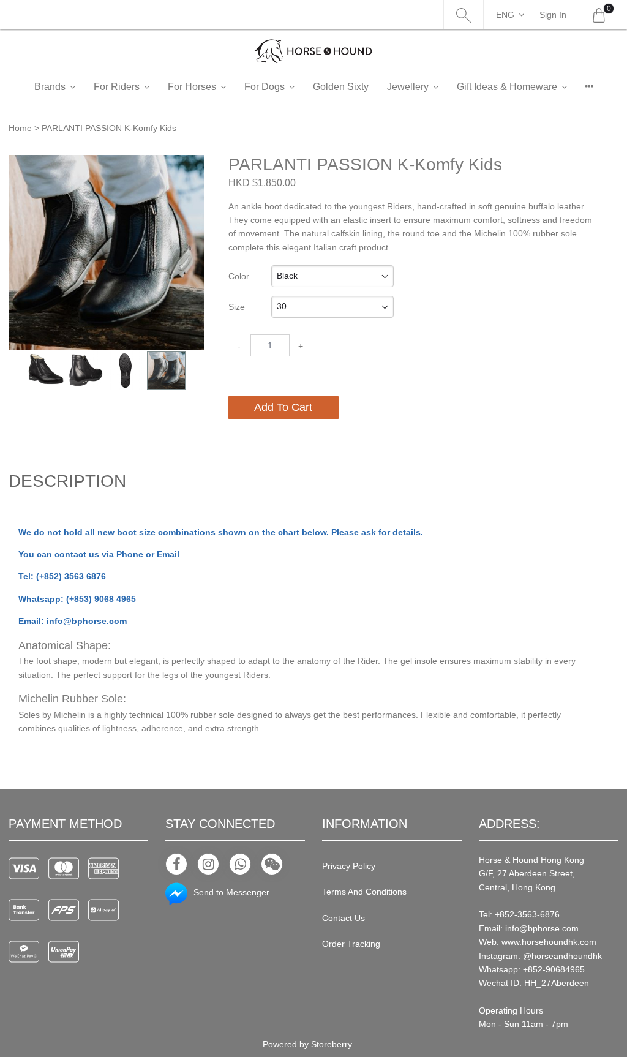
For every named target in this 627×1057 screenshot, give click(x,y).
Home (20, 128)
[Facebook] (176, 864)
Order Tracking (351, 944)
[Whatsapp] (240, 864)
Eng (505, 15)
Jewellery (408, 86)
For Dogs (264, 86)
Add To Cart (283, 407)
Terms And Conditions (364, 892)
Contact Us (343, 918)
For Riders (117, 86)
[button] (193, 165)
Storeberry (331, 1044)
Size (236, 307)
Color (238, 276)
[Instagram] (208, 864)
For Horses (192, 86)
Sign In (552, 15)
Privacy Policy (348, 866)
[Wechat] (272, 864)
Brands (50, 86)
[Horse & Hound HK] (313, 50)
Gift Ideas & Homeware (507, 86)
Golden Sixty (341, 86)
